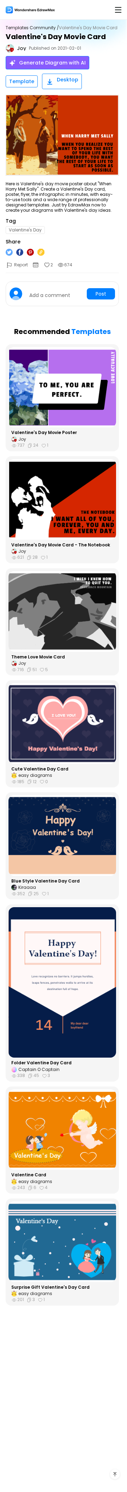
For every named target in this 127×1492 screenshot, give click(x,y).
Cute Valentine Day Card (39, 769)
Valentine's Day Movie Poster (44, 432)
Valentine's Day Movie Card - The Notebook (60, 545)
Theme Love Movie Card (38, 657)
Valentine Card (28, 1174)
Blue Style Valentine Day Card (45, 881)
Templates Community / (32, 27)
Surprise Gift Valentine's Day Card (50, 1287)
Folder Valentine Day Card (41, 1062)
